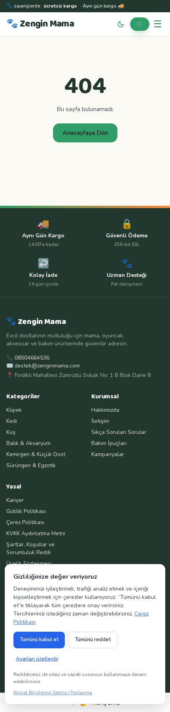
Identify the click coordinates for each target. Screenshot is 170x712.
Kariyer (15, 500)
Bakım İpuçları (109, 443)
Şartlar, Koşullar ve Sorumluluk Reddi (30, 548)
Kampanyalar (107, 454)
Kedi (11, 421)
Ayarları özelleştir (37, 659)
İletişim (100, 421)
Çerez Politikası (25, 522)
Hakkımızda (105, 410)
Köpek (14, 410)
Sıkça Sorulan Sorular (118, 432)
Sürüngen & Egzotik (31, 465)
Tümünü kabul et (39, 639)
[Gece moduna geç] (120, 24)
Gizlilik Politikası (26, 511)
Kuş (10, 432)
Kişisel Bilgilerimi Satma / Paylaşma (52, 692)
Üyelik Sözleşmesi (28, 563)
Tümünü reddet (93, 639)
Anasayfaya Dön (85, 133)
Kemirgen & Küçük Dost (35, 454)
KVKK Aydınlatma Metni (35, 533)
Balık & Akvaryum (28, 443)
